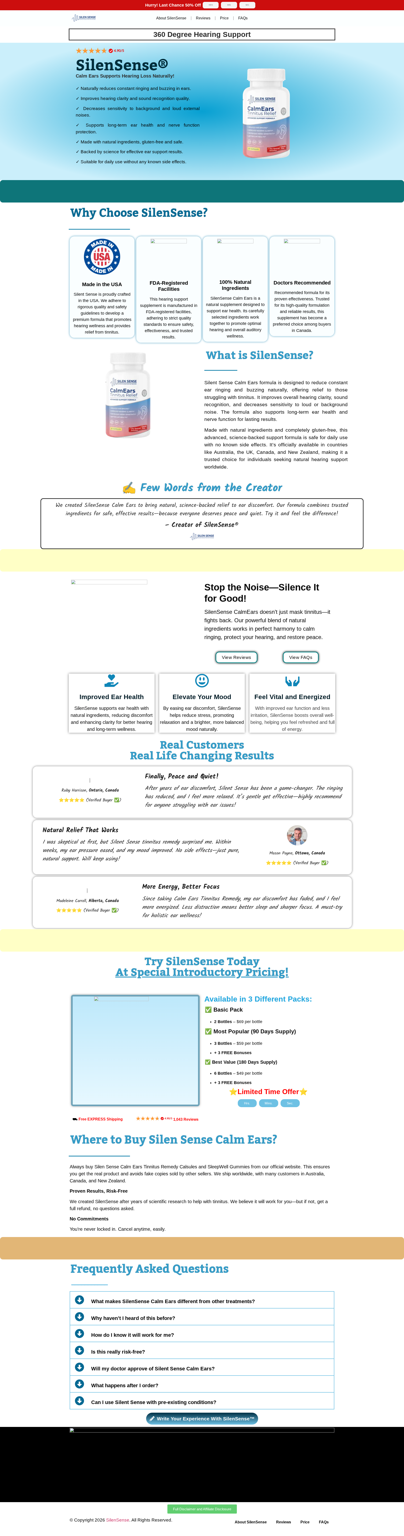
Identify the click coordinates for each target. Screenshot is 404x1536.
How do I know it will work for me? (132, 1335)
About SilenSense (171, 18)
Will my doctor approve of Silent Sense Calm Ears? (153, 1369)
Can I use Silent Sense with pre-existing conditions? (153, 1402)
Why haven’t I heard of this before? (133, 1318)
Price (224, 18)
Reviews (203, 18)
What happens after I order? (124, 1385)
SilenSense (117, 1520)
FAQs (243, 18)
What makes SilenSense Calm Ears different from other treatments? (173, 1301)
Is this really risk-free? (118, 1352)
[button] (202, 1300)
